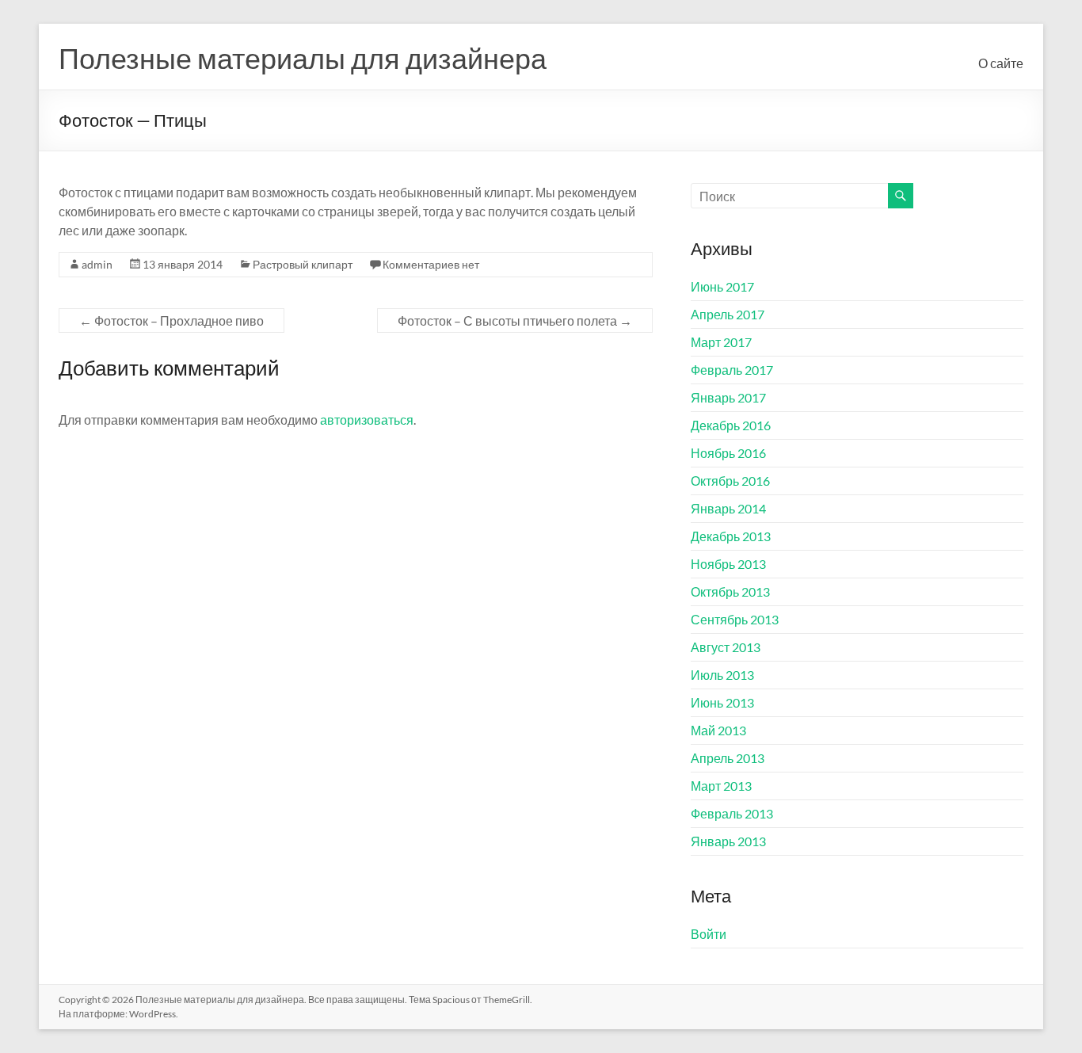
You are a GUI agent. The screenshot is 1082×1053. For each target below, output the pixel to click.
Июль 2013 (722, 674)
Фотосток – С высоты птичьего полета (515, 320)
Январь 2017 (728, 397)
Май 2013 (718, 730)
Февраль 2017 (732, 369)
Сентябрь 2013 (735, 619)
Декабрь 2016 (731, 425)
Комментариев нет (431, 264)
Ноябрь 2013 (728, 563)
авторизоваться (366, 419)
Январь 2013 (728, 841)
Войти (708, 933)
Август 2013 (725, 646)
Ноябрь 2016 (728, 452)
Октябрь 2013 (730, 591)
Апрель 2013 (727, 757)
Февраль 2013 (732, 813)
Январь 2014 (728, 508)
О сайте (1000, 63)
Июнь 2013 (722, 702)
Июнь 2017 (722, 286)
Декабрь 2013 (731, 536)
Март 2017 (721, 341)
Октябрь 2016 (730, 480)
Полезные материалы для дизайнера (303, 57)
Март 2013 (721, 785)
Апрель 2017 (727, 314)
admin (97, 264)
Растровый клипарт (302, 264)
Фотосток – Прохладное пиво (171, 320)
